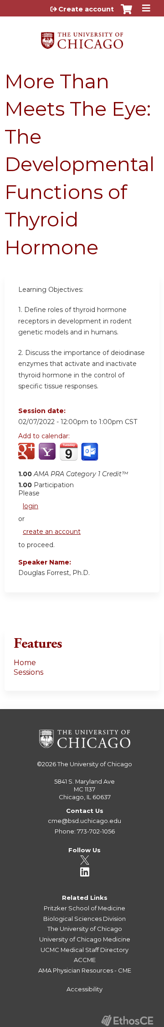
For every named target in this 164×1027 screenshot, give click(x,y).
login (30, 506)
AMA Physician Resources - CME (84, 970)
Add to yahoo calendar (48, 456)
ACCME (85, 959)
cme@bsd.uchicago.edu (84, 820)
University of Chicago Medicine (84, 939)
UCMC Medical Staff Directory (84, 949)
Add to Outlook (90, 456)
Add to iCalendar (68, 456)
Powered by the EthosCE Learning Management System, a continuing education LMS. (127, 1020)
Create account (86, 9)
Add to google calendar (27, 456)
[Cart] (126, 13)
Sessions (28, 672)
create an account (52, 531)
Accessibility (84, 989)
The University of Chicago (94, 764)
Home (25, 662)
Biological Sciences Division (84, 918)
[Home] (82, 37)
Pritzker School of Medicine (84, 908)
